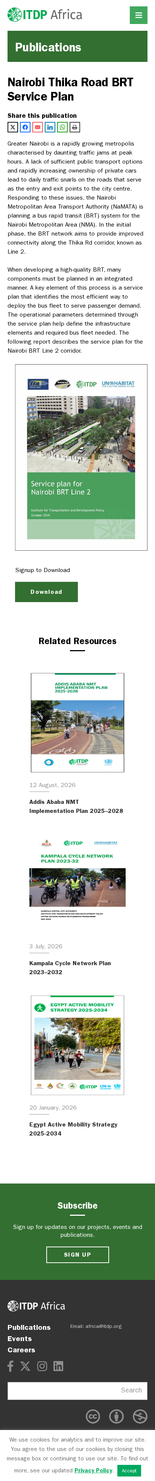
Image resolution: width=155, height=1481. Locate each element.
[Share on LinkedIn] (50, 127)
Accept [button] (129, 1470)
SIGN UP (77, 1254)
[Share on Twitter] (13, 127)
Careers (21, 1349)
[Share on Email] (37, 127)
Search (131, 1390)
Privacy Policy (93, 1470)
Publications (29, 1327)
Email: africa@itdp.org (96, 1326)
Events (20, 1338)
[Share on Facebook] (25, 127)
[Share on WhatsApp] (62, 127)
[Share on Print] (75, 127)
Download (46, 591)
